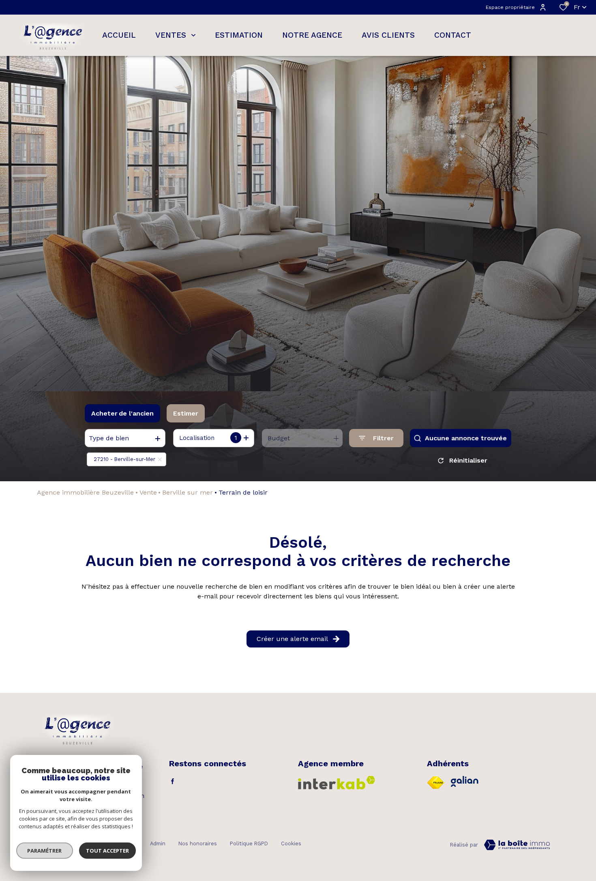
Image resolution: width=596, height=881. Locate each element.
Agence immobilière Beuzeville (85, 492)
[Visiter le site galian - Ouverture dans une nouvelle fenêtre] (464, 781)
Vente (148, 492)
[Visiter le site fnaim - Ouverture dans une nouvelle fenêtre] (435, 782)
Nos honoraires (197, 843)
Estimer (185, 413)
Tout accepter (107, 850)
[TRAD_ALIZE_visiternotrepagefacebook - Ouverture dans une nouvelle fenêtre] (172, 781)
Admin (157, 843)
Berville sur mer (187, 492)
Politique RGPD (249, 843)
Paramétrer (45, 850)
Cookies (291, 843)
